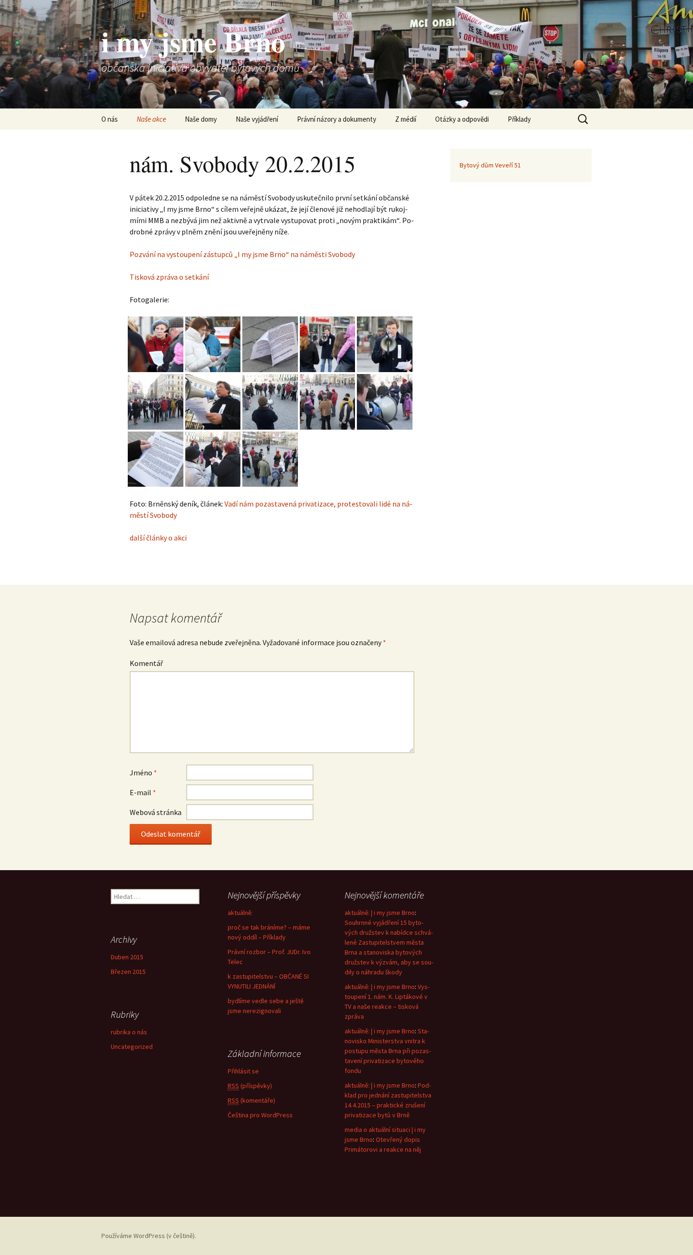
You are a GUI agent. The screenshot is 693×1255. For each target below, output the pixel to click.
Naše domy (201, 119)
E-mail (143, 792)
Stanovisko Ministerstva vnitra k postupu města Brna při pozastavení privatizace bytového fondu (388, 1051)
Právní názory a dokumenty (336, 119)
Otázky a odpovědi (462, 119)
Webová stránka (156, 812)
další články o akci (158, 537)
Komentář (146, 663)
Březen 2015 (128, 971)
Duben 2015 (127, 957)
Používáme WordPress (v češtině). (148, 1235)
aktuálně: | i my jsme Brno (380, 912)
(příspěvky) (250, 1085)
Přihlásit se (243, 1071)
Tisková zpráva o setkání (169, 277)
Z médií (405, 119)
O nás (109, 119)
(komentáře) (251, 1100)
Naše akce (151, 119)
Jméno (143, 772)
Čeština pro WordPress (260, 1115)
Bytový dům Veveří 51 (490, 165)
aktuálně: (240, 912)
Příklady (519, 119)
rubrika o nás (129, 1032)
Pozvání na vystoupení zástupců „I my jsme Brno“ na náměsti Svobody (242, 254)
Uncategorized (132, 1046)
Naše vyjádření (257, 119)
